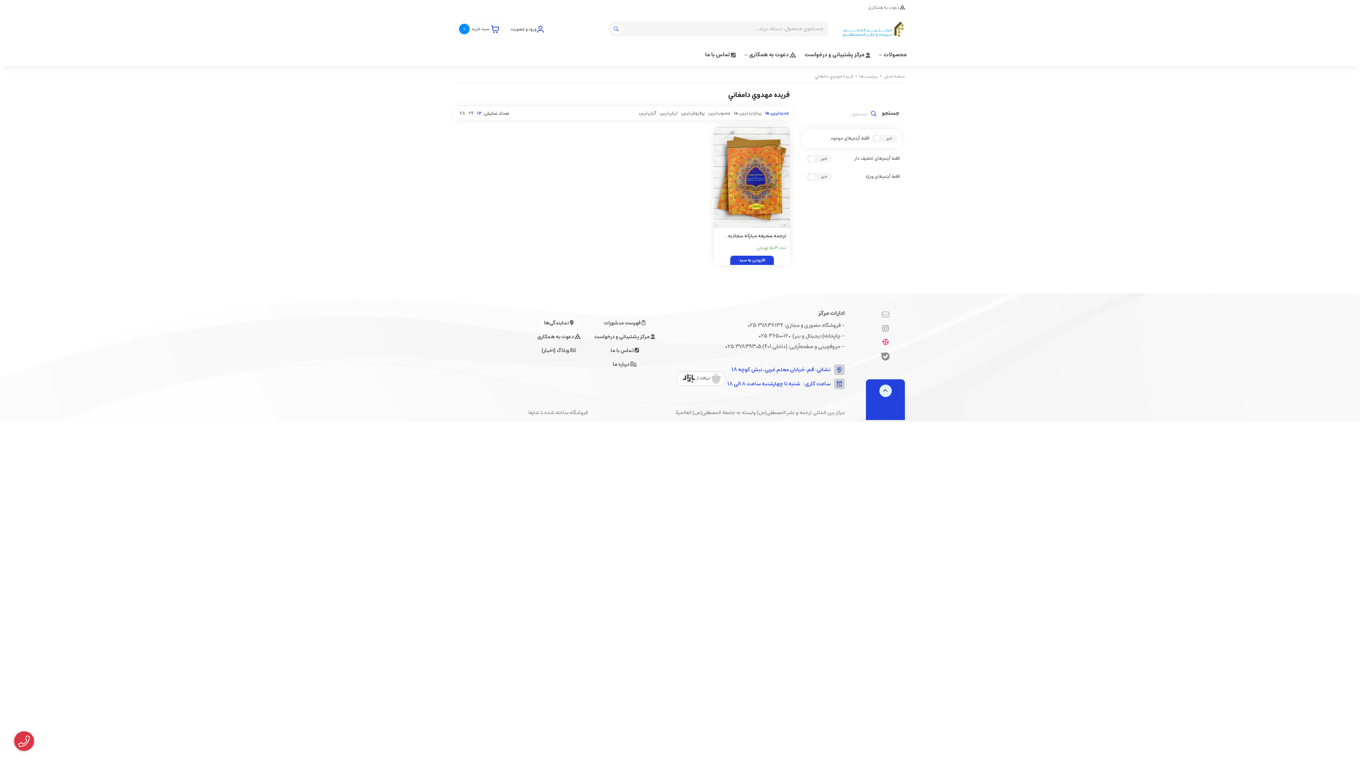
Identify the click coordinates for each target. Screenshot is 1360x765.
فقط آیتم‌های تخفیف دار (877, 159)
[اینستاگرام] (885, 329)
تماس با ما (718, 55)
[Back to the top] (885, 391)
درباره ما (621, 364)
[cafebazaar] (701, 379)
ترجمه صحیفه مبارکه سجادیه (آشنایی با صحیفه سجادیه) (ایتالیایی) (757, 236)
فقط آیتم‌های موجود (850, 138)
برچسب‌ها (868, 76)
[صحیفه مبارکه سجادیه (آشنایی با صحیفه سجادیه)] (752, 177)
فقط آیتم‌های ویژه (883, 177)
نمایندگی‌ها (557, 323)
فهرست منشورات (623, 323)
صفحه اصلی (894, 76)
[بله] (885, 357)
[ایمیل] (885, 315)
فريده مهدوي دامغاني (834, 76)
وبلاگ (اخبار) (556, 350)
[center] (617, 29)
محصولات (895, 55)
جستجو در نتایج (891, 114)
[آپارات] (885, 343)
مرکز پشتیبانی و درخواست (835, 55)
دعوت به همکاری (884, 7)
